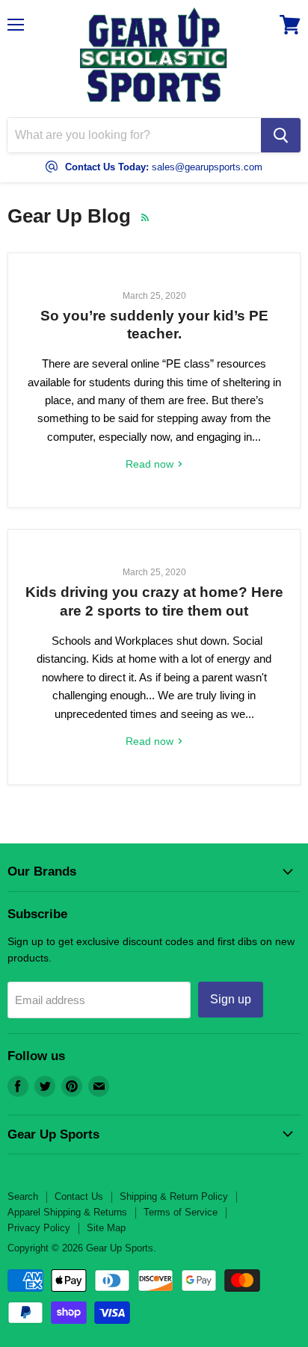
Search (22, 1196)
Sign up (230, 999)
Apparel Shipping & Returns (67, 1212)
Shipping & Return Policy (174, 1196)
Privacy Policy (38, 1227)
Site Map (106, 1227)
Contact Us (79, 1196)
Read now (151, 464)
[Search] (281, 135)
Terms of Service (181, 1212)
